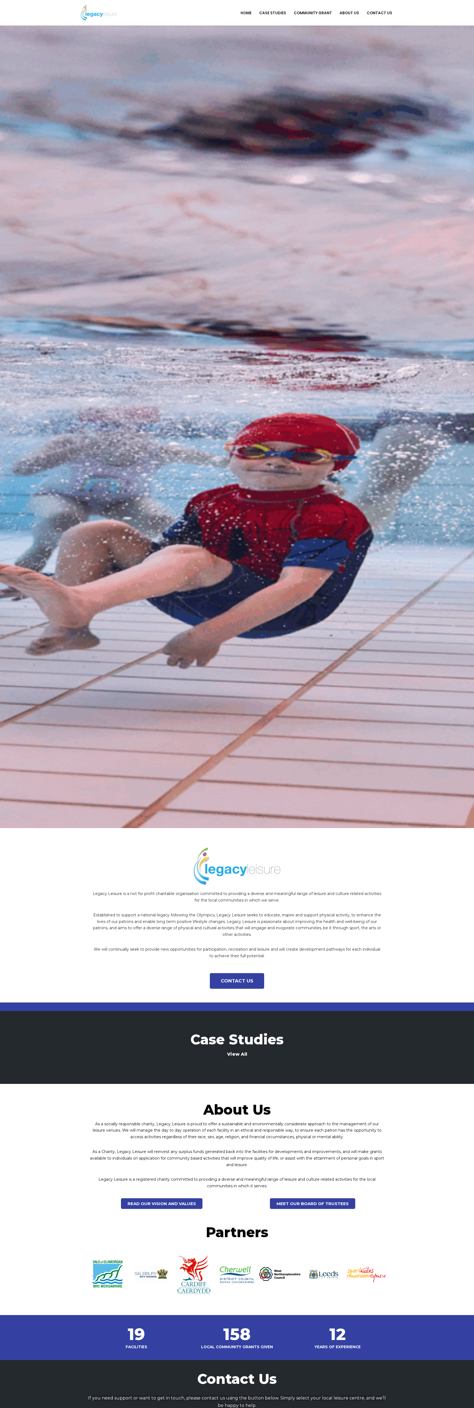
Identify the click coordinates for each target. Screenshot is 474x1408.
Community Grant (313, 12)
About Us (349, 12)
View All (237, 1054)
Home (246, 12)
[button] (92, 1276)
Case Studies (272, 12)
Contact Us (379, 12)
